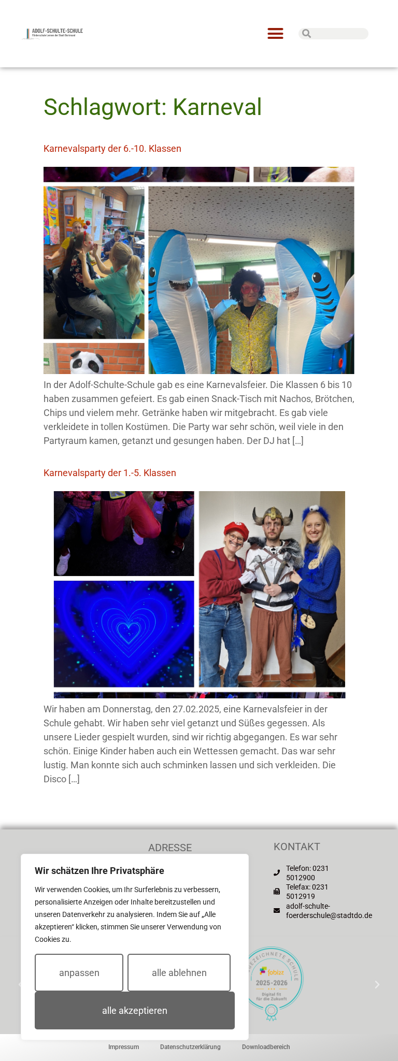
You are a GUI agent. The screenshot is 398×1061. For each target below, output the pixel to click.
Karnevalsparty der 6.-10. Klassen (112, 148)
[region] (135, 947)
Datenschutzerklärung (190, 1047)
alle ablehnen (179, 972)
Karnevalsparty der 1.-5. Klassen (110, 472)
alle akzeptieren (134, 1010)
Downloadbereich (266, 1047)
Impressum (123, 1047)
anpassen (79, 972)
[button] (275, 34)
